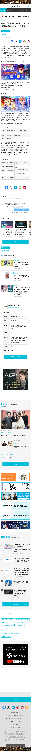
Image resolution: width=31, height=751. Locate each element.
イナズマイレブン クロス (7, 619)
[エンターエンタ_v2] (15, 379)
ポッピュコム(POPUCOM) (8, 625)
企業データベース (11, 10)
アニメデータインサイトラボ (22, 619)
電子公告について (15, 721)
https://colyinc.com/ (13, 307)
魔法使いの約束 (5, 34)
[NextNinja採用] (15, 654)
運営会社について (15, 713)
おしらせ (15, 724)
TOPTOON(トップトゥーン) (8, 622)
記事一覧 (3, 10)
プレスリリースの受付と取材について (15, 718)
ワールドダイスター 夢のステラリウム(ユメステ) (13, 633)
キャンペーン (5, 20)
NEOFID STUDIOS (6, 636)
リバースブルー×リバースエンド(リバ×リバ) (12, 628)
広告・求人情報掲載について (15, 715)
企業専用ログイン (15, 746)
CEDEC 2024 (20, 622)
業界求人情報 (21, 10)
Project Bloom (5, 630)
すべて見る (15, 241)
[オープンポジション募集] (15, 16)
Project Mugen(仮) (20, 625)
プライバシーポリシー (15, 727)
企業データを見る (15, 357)
